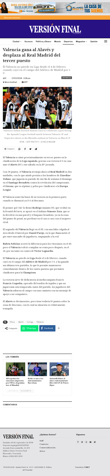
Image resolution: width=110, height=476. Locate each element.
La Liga (30, 322)
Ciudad (16, 41)
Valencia (40, 322)
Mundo (57, 41)
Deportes (68, 41)
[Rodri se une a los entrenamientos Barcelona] (37, 369)
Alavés (21, 322)
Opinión (93, 41)
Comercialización (47, 448)
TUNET (87, 467)
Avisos (42, 451)
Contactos (44, 444)
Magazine (80, 41)
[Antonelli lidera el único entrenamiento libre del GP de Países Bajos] (59, 369)
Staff (41, 441)
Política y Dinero (43, 41)
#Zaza (12, 322)
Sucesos (28, 41)
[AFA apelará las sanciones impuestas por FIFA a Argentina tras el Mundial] (15, 369)
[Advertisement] (37, 342)
